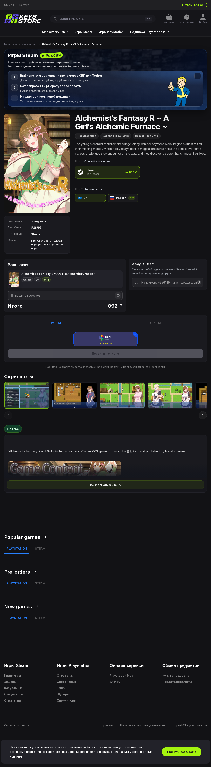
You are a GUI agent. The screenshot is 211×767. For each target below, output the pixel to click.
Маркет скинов (53, 31)
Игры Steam (83, 31)
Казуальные (13, 688)
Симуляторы (13, 694)
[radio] (107, 172)
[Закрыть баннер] (197, 76)
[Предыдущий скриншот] (8, 415)
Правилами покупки (107, 366)
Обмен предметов (180, 665)
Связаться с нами (16, 725)
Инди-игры (12, 675)
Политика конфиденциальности (142, 725)
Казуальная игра (146, 136)
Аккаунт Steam (143, 264)
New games (18, 606)
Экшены (10, 681)
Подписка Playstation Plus (149, 31)
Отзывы (9, 5)
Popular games (22, 537)
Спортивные (66, 681)
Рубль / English (193, 5)
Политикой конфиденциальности (144, 366)
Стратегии (12, 700)
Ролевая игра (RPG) (116, 136)
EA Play (115, 681)
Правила (108, 725)
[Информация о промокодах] (118, 295)
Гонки (61, 688)
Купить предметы (176, 675)
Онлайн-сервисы (127, 665)
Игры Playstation (111, 31)
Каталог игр (29, 44)
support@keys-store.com (189, 725)
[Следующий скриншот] (203, 415)
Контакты (25, 5)
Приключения (86, 136)
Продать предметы (177, 681)
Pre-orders (17, 572)
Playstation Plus (121, 675)
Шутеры (63, 694)
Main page (10, 44)
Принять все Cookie (181, 751)
